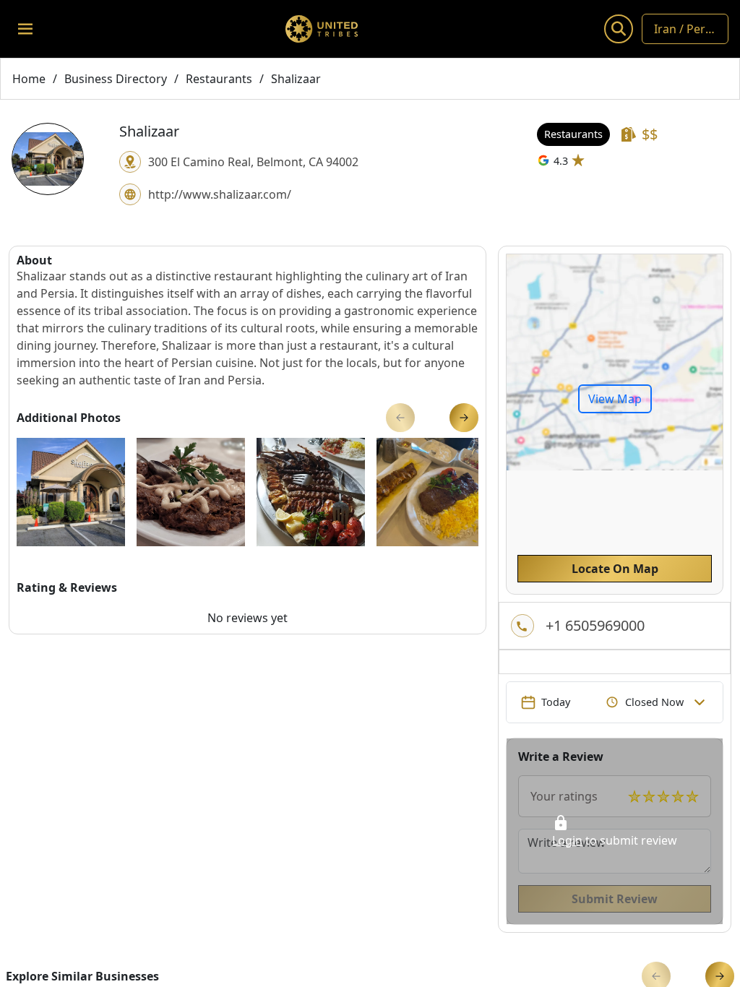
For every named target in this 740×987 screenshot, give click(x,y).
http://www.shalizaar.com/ (219, 194)
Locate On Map (615, 569)
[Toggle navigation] (25, 29)
